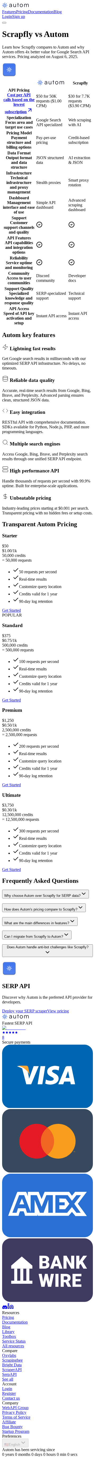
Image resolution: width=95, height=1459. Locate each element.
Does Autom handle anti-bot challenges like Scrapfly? (47, 947)
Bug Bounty (12, 1426)
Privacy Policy (14, 1412)
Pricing (22, 12)
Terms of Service (16, 1417)
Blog (58, 12)
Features (9, 12)
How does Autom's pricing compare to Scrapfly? (40, 909)
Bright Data (12, 1365)
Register (9, 1393)
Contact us (11, 1398)
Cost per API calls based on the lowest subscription (19, 103)
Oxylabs (9, 1355)
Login (7, 16)
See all (7, 1379)
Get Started (11, 610)
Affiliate (9, 1422)
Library (8, 1331)
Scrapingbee (12, 1360)
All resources (13, 1346)
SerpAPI (9, 1374)
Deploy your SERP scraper (24, 1011)
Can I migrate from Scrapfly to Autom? (33, 937)
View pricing (58, 1011)
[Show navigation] (4, 22)
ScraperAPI (12, 1369)
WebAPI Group (15, 1407)
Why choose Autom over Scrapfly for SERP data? (42, 896)
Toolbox (9, 1336)
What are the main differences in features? (36, 923)
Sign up (18, 16)
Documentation (41, 12)
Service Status (14, 1341)
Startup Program (15, 1431)
